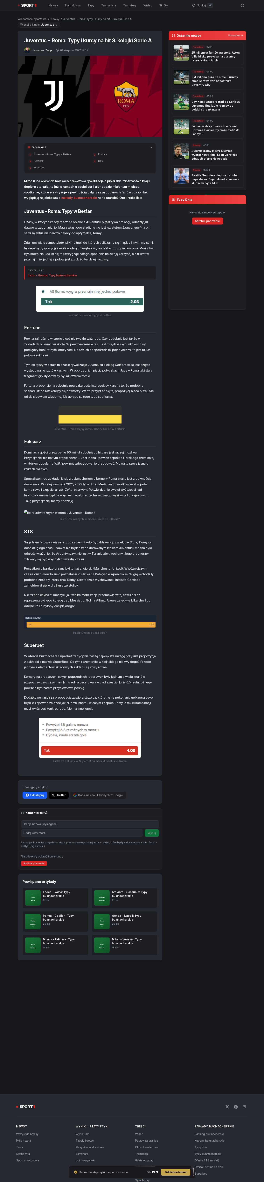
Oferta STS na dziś (207, 1160)
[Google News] (244, 1106)
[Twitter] (227, 1106)
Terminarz (82, 1153)
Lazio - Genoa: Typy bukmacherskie (52, 275)
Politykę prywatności (33, 846)
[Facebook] (235, 1106)
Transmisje (108, 5)
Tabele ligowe (85, 1140)
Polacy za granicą (146, 1140)
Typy (91, 5)
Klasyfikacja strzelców (90, 1147)
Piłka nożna (23, 1140)
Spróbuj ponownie (34, 863)
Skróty (163, 5)
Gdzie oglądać (144, 1160)
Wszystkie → (235, 35)
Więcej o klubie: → (39, 24)
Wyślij (152, 833)
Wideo (147, 5)
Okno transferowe (146, 1147)
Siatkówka (23, 1153)
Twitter (61, 795)
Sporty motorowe (27, 1160)
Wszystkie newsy (27, 1134)
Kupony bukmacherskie (210, 1140)
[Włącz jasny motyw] (242, 5)
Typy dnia (201, 1147)
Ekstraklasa (73, 5)
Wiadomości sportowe (32, 19)
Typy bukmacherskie (208, 1153)
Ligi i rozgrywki (85, 1160)
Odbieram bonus (175, 1172)
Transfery (129, 5)
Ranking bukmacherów (209, 1134)
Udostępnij (37, 795)
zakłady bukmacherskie (79, 198)
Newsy (53, 5)
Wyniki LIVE (83, 1134)
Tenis (19, 1147)
